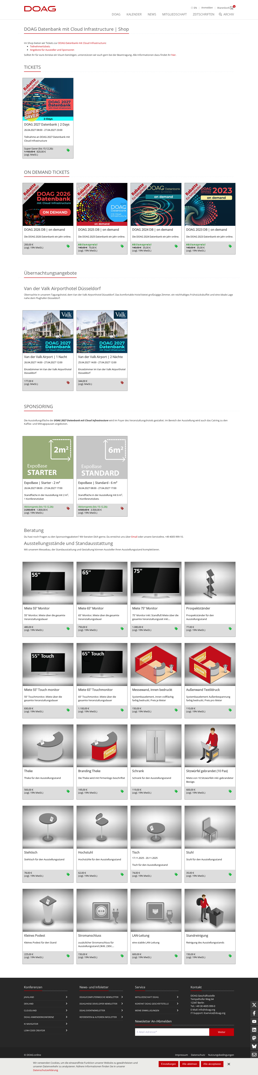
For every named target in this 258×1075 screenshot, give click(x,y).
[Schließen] (229, 1064)
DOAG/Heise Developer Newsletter (98, 1003)
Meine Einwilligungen (147, 1010)
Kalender (134, 14)
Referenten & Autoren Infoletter (98, 1017)
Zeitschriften (203, 14)
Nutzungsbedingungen (221, 1055)
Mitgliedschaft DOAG (147, 997)
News (152, 14)
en (195, 7)
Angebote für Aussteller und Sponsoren (52, 49)
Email (134, 536)
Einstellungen (168, 1064)
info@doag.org (207, 1009)
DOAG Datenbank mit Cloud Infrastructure (82, 43)
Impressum (181, 1055)
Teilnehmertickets (40, 46)
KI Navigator (31, 1023)
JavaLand (29, 997)
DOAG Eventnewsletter (92, 1010)
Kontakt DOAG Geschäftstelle (152, 1003)
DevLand (28, 1003)
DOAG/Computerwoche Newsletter (99, 997)
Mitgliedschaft (174, 14)
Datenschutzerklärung (45, 1070)
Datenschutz (198, 1055)
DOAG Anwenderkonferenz (39, 1017)
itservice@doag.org (214, 1013)
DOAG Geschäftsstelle (203, 995)
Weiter (221, 1032)
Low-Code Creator (34, 1030)
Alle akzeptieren (212, 1064)
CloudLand (30, 1010)
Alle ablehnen (189, 1064)
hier (173, 55)
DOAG (116, 14)
